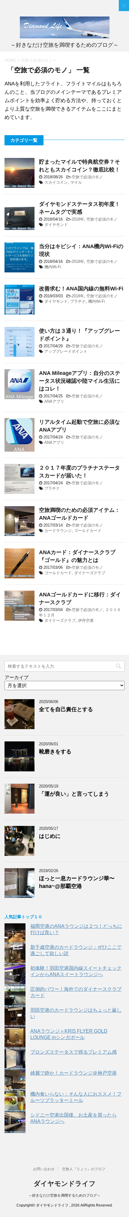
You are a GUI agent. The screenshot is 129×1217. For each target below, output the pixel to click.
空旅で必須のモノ (87, 177)
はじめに (50, 836)
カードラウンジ (58, 530)
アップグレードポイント (65, 351)
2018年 (78, 219)
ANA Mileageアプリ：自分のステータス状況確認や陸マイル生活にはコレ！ (79, 381)
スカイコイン (56, 182)
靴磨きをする (55, 752)
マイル (76, 182)
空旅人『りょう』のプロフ (83, 1169)
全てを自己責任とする (66, 709)
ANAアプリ (54, 401)
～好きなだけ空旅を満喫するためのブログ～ (64, 1195)
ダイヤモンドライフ (65, 1183)
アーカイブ (16, 677)
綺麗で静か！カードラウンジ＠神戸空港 (73, 1073)
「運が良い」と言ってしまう (74, 794)
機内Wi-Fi (52, 267)
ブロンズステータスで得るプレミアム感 (73, 1052)
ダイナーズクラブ (89, 573)
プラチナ (78, 301)
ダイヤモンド (56, 224)
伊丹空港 (86, 620)
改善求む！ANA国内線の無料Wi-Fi (81, 289)
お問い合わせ (44, 1169)
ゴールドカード (87, 530)
